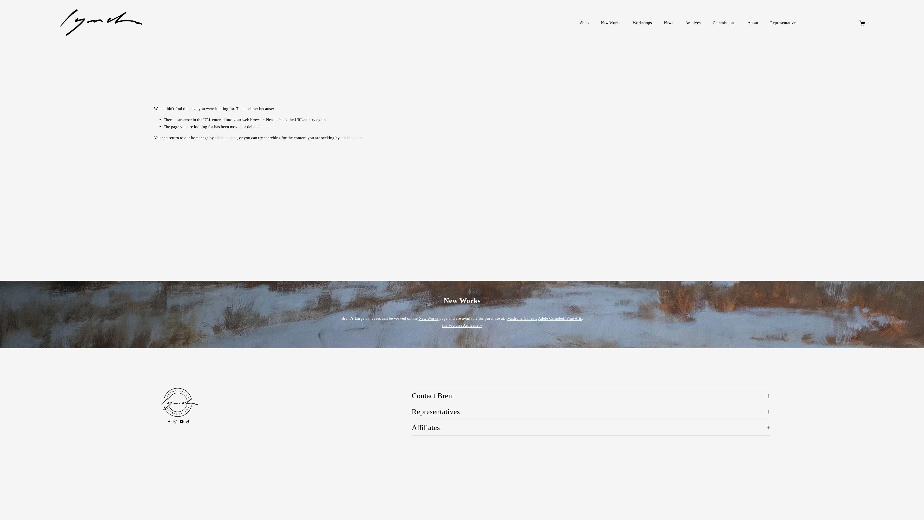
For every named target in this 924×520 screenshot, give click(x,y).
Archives (693, 22)
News (668, 22)
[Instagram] (175, 421)
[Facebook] (169, 421)
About (753, 22)
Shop (584, 22)
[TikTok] (188, 421)
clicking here (226, 138)
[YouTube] (182, 421)
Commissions (724, 22)
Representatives (783, 22)
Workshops (642, 22)
